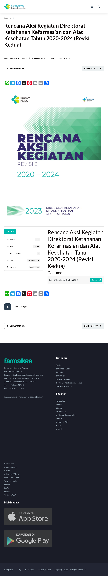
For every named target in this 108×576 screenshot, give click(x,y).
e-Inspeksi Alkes (11, 474)
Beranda (7, 18)
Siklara (7, 484)
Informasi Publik (63, 368)
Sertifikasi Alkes (11, 481)
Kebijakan (8, 569)
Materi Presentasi (64, 386)
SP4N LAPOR (10, 495)
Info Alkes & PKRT (12, 477)
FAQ (19, 569)
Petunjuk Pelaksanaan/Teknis (69, 383)
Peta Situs (29, 569)
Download (96, 280)
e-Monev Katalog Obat (66, 415)
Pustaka (59, 372)
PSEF (58, 425)
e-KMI (59, 404)
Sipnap (59, 408)
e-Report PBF (62, 422)
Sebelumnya (17, 68)
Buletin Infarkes (63, 379)
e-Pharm (60, 418)
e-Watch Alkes (10, 467)
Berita (58, 365)
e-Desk (59, 429)
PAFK (6, 488)
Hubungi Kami (45, 569)
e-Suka (7, 470)
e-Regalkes (9, 463)
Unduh (10, 231)
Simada (7, 491)
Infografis (60, 376)
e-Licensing (61, 411)
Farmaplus (60, 401)
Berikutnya (91, 68)
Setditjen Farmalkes (17, 58)
